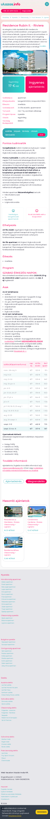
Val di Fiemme (6, 720)
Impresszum (5, 799)
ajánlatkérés (36, 84)
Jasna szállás (6, 704)
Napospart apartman (9, 642)
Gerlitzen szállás (7, 692)
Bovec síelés (6, 747)
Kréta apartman (7, 656)
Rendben (41, 812)
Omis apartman (7, 604)
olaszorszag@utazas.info (13, 468)
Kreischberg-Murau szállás (10, 695)
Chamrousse (6, 760)
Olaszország (25, 17)
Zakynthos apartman (9, 666)
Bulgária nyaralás (8, 639)
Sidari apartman (7, 663)
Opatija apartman (7, 611)
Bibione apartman (8, 620)
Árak (41, 135)
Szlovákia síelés (7, 699)
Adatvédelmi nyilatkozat (9, 796)
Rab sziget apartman (9, 587)
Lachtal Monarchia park (10, 687)
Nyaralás (15, 17)
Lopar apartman (7, 589)
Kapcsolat (4, 787)
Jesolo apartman (7, 618)
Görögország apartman (11, 648)
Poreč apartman (7, 584)
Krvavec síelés (6, 744)
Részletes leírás (15, 816)
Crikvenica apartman (9, 599)
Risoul (4, 758)
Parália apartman (7, 658)
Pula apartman (7, 597)
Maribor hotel (6, 739)
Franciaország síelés (9, 750)
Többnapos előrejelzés (25, 52)
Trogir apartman (7, 609)
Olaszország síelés (8, 708)
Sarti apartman (7, 651)
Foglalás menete (6, 789)
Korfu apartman (7, 661)
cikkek (34, 131)
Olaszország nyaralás (9, 615)
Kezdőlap (6, 17)
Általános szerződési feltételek (11, 794)
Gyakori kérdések (7, 792)
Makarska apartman (8, 602)
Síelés (4, 678)
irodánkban (9, 341)
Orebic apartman (7, 582)
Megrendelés (36, 481)
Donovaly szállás (7, 701)
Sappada (4, 715)
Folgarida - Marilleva (8, 713)
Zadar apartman (7, 607)
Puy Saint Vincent (8, 755)
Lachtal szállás (6, 685)
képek (17, 131)
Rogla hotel (5, 742)
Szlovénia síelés (7, 737)
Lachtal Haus (6, 690)
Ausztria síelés (7, 682)
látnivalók (10, 135)
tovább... (43, 46)
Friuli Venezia (36, 17)
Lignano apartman (8, 623)
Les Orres (5, 753)
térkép (25, 131)
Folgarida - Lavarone (8, 710)
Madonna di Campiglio (9, 718)
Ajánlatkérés (14, 481)
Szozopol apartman (8, 644)
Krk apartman (6, 592)
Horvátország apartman (11, 579)
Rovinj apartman (7, 594)
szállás (8, 131)
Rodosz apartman (7, 653)
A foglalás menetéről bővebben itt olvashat (20, 470)
